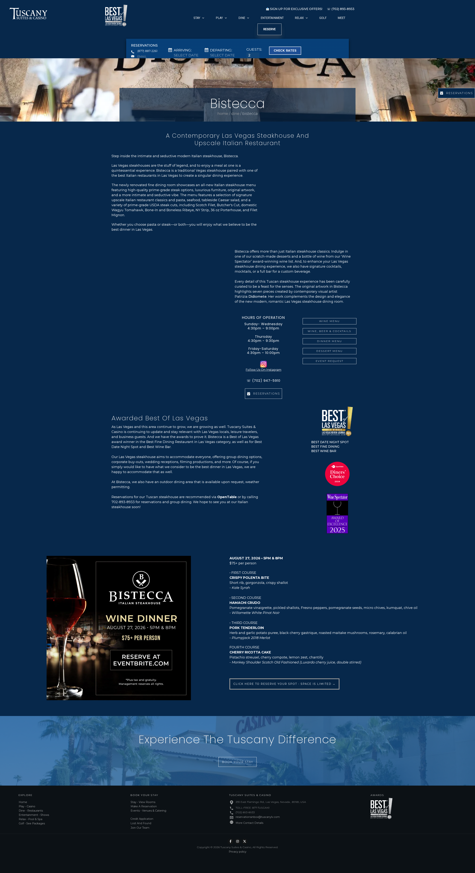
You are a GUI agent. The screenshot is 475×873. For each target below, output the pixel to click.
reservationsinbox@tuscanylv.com (258, 817)
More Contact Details (249, 823)
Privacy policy (237, 851)
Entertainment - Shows (34, 815)
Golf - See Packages (32, 823)
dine (235, 113)
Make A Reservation (144, 806)
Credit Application (141, 818)
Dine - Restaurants (31, 810)
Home (23, 802)
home (222, 113)
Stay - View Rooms (143, 802)
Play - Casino (27, 806)
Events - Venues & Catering (148, 810)
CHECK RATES (285, 50)
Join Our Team (140, 827)
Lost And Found (140, 823)
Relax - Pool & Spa (30, 819)
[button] (302, 194)
